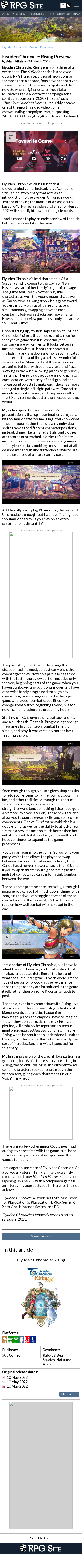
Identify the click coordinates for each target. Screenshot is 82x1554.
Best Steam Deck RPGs (65, 13)
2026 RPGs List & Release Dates (23, 13)
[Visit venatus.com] (69, 165)
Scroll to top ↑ (41, 1538)
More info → (69, 1394)
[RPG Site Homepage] (22, 5)
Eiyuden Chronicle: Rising (20, 47)
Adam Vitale (14, 61)
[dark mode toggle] (65, 5)
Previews (46, 47)
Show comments (41, 1236)
